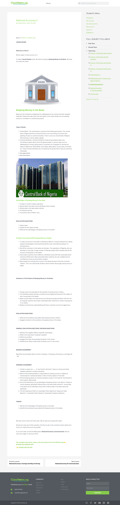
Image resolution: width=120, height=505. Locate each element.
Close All (95, 99)
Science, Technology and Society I (101, 53)
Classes (48, 3)
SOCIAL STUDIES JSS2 (28, 38)
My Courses (90, 21)
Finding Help (94, 94)
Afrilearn (25, 484)
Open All (89, 99)
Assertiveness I (95, 75)
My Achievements (91, 24)
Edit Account (90, 27)
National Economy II (96, 84)
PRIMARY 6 (89, 33)
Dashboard (89, 18)
